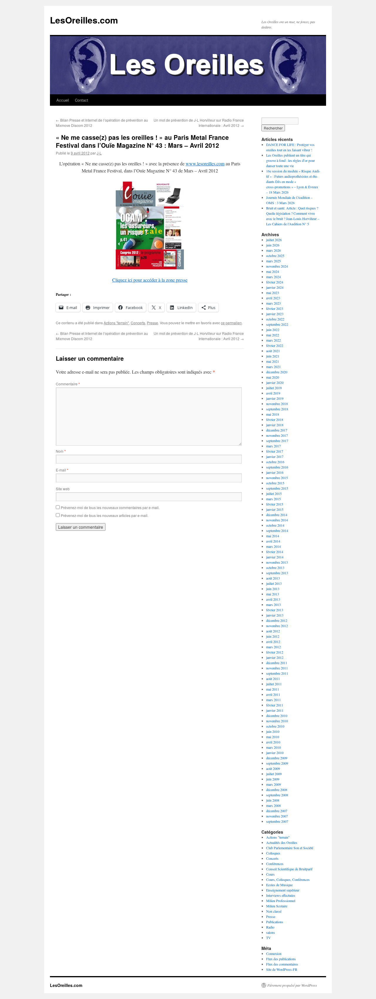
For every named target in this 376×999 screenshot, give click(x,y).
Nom (61, 451)
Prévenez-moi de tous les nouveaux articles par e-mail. (104, 515)
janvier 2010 (274, 752)
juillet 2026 (274, 239)
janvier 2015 (274, 509)
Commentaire (68, 383)
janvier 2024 (274, 287)
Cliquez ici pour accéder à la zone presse (149, 280)
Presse (152, 322)
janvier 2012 (274, 657)
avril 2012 (273, 641)
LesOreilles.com (84, 20)
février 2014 (274, 551)
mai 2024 (272, 271)
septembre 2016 (277, 467)
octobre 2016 (275, 461)
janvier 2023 (274, 313)
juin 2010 (272, 731)
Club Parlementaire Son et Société (289, 847)
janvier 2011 (274, 710)
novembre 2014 (277, 520)
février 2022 (274, 345)
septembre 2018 (277, 409)
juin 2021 (272, 356)
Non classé (273, 911)
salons (270, 932)
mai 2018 (272, 414)
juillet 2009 (274, 773)
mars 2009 (273, 784)
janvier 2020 (274, 382)
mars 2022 (273, 340)
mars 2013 (273, 604)
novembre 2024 (277, 266)
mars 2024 (273, 276)
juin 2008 (272, 800)
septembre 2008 (277, 795)
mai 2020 (272, 377)
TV (268, 937)
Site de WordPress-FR (281, 969)
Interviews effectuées (280, 895)
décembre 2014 (276, 514)
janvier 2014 (274, 557)
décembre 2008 (276, 789)
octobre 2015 (275, 483)
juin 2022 (272, 329)
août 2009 (273, 768)
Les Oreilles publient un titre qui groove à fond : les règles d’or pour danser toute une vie (290, 160)
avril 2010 (273, 742)
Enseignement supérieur (282, 890)
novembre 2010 (277, 720)
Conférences (274, 863)
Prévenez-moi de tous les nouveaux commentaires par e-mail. (110, 507)
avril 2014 (273, 541)
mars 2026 (273, 250)
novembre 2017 (277, 435)
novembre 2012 (277, 625)
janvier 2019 (274, 398)
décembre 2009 (276, 757)
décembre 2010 (276, 715)
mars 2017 (273, 446)
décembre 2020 (276, 372)
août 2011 (273, 678)
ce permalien (231, 322)
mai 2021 (272, 361)
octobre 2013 (275, 567)
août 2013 (273, 578)
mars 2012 (273, 646)
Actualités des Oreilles (281, 842)
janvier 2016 (274, 472)
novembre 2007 (277, 816)
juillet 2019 (274, 387)
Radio (270, 927)
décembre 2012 (276, 620)
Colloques (273, 853)
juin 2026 (272, 245)
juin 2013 (272, 588)
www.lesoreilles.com (205, 163)
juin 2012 (272, 636)
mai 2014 (272, 535)
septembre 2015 (277, 488)
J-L (99, 152)
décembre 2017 (276, 430)
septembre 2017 (277, 440)
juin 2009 (272, 779)
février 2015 (274, 504)
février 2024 (274, 282)
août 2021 (273, 350)
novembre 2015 (277, 477)
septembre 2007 (277, 821)
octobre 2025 (275, 255)
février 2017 (274, 451)
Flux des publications (281, 958)
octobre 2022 (275, 319)
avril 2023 (273, 297)
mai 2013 (272, 594)
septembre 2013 (277, 572)
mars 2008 (273, 805)
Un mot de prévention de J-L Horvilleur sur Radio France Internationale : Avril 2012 (199, 122)
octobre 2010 (275, 726)
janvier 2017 (274, 456)
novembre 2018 (277, 403)
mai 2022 (272, 335)
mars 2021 (273, 366)
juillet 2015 (274, 493)
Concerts (138, 322)
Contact (81, 100)
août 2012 (273, 631)
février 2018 (274, 419)
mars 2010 (273, 747)
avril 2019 (273, 393)
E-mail (62, 469)
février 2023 (274, 308)
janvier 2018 (274, 424)
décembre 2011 (276, 662)
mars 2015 (273, 498)
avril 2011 (273, 694)
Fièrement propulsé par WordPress (292, 985)
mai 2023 (272, 292)
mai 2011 (272, 689)
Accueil (62, 100)
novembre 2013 (277, 562)
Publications (274, 921)
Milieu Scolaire (276, 906)
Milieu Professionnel (280, 900)
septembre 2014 (277, 530)
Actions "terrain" (116, 322)
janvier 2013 (274, 615)
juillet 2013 (274, 583)
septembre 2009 (277, 763)
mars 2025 (273, 260)
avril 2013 (273, 599)
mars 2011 (273, 699)
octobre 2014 (275, 525)
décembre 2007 (276, 810)
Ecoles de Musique (279, 884)
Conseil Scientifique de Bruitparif (289, 869)
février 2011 (274, 705)
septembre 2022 (277, 324)
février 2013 (274, 609)
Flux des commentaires (282, 964)
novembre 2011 (277, 668)
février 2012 (274, 652)
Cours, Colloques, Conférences (288, 879)
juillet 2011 (274, 683)
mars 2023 (273, 303)
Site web (63, 488)
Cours (270, 874)
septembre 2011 (277, 673)
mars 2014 (273, 546)
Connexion (273, 953)
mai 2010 (272, 736)
